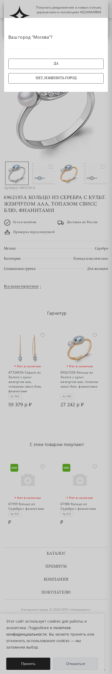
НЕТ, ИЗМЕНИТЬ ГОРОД (56, 78)
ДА (56, 64)
